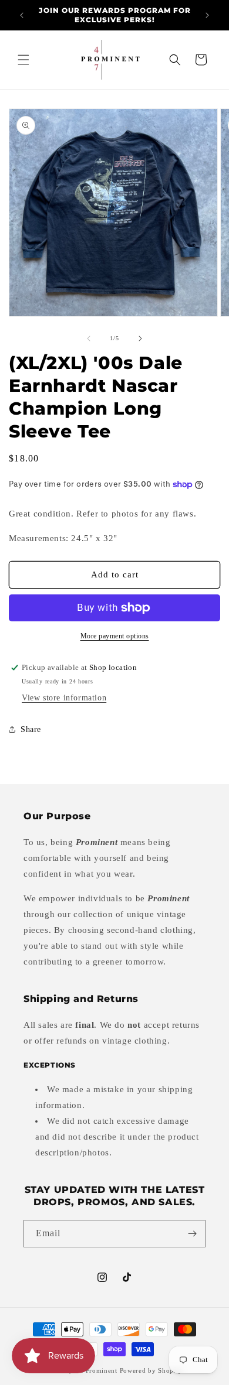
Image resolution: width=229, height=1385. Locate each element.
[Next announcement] (207, 15)
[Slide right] (140, 338)
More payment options (114, 636)
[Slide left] (89, 338)
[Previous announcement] (22, 15)
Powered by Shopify (151, 1370)
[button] (23, 60)
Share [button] (31, 729)
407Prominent (95, 1370)
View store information (64, 697)
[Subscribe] (192, 1233)
